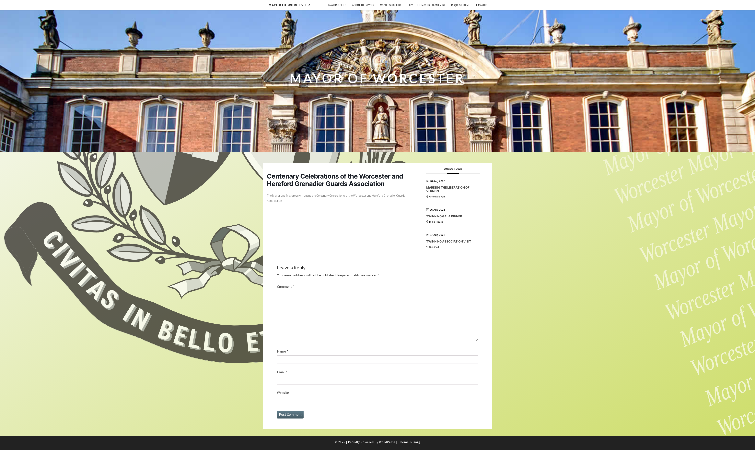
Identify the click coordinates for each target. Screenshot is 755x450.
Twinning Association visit (448, 241)
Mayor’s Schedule (391, 5)
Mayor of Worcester (289, 4)
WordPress (387, 442)
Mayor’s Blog (337, 5)
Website (283, 392)
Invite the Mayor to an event (427, 5)
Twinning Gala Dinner (444, 216)
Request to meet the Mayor (469, 5)
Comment (285, 286)
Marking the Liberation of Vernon (448, 189)
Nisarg (415, 442)
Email (282, 372)
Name (282, 351)
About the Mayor (363, 5)
